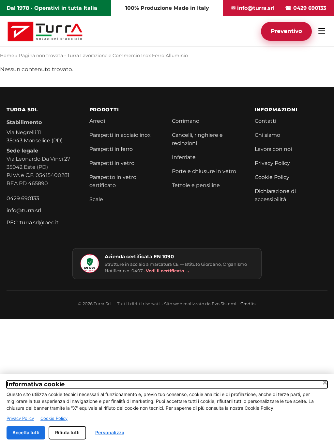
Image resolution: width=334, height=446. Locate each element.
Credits (247, 303)
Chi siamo (267, 135)
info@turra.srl (24, 210)
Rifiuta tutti (67, 432)
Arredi (97, 121)
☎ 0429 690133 (305, 8)
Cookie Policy (272, 177)
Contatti (265, 121)
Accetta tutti (25, 432)
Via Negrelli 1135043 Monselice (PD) (35, 136)
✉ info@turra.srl (253, 8)
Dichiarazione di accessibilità (275, 195)
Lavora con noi (273, 149)
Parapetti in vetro (111, 163)
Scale (96, 199)
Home (7, 55)
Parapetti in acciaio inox (120, 135)
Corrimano (185, 121)
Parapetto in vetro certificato (112, 181)
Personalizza (109, 432)
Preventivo (286, 31)
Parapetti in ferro (111, 149)
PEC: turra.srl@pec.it (33, 222)
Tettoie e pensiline (196, 185)
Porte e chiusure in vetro (204, 171)
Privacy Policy (272, 163)
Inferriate (184, 157)
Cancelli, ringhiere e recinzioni (197, 139)
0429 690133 (23, 198)
